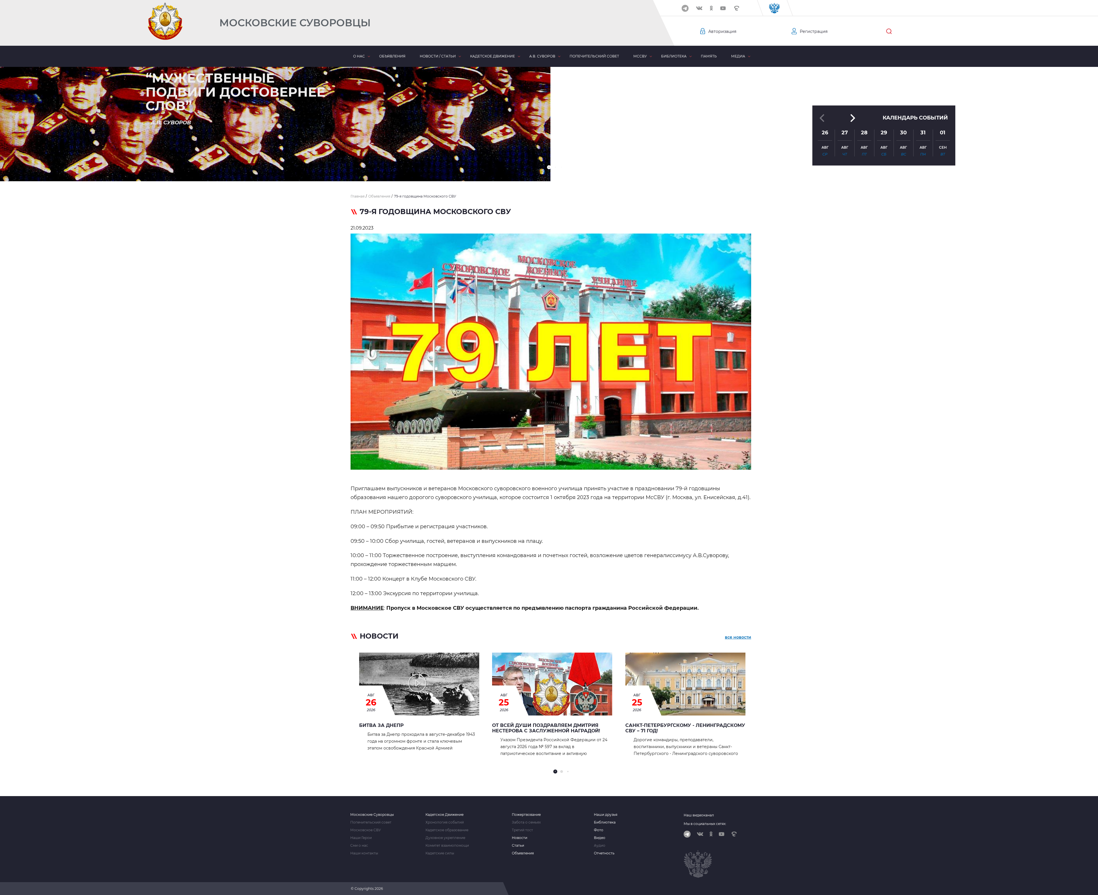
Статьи (518, 845)
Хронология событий (444, 822)
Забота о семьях (526, 822)
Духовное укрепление (445, 838)
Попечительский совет (594, 56)
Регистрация (814, 31)
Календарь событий (915, 118)
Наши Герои (361, 838)
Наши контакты (364, 853)
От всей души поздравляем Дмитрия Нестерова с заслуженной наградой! (546, 728)
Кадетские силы (439, 853)
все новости (738, 637)
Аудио (599, 845)
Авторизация (722, 31)
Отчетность (604, 853)
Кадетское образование (446, 830)
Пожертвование (526, 814)
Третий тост (522, 830)
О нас (359, 56)
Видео (599, 838)
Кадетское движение (492, 56)
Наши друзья (605, 814)
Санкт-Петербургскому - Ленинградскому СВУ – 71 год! (685, 728)
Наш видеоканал (699, 815)
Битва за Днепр (381, 725)
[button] (549, 167)
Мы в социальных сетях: (705, 824)
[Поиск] (889, 31)
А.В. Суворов (542, 56)
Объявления (392, 56)
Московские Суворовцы (295, 23)
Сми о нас (359, 845)
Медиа (738, 56)
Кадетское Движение (444, 814)
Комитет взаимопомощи (447, 845)
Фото (598, 830)
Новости (519, 838)
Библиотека (674, 56)
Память (709, 56)
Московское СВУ (365, 830)
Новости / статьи (438, 56)
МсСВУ (640, 56)
